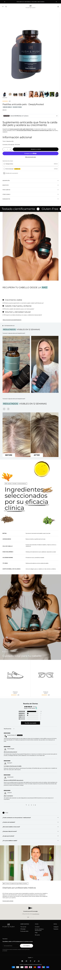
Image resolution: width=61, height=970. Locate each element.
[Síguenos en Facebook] (22, 961)
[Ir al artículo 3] (15, 94)
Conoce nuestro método (8, 900)
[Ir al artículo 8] (41, 94)
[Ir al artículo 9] (46, 94)
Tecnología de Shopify (37, 964)
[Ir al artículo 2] (10, 94)
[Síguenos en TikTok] (34, 961)
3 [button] (31, 805)
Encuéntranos (35, 913)
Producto (15, 691)
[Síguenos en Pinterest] (30, 961)
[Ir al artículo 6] (31, 94)
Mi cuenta (37, 935)
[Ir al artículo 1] (5, 94)
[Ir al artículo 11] (57, 94)
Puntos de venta (24, 931)
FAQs (36, 932)
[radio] (4, 164)
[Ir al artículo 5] (26, 94)
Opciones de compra (8, 161)
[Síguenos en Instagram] (26, 961)
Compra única (9, 164)
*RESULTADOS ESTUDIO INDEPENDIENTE (12, 319)
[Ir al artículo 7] (36, 94)
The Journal (23, 926)
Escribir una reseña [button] (30, 723)
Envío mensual (13, 169)
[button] (22, 711)
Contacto (37, 926)
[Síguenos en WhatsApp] (39, 961)
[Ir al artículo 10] (52, 94)
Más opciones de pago (30, 157)
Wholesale (22, 929)
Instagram (56, 926)
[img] (7, 733)
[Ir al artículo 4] (20, 94)
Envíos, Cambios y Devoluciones (39, 929)
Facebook (56, 929)
